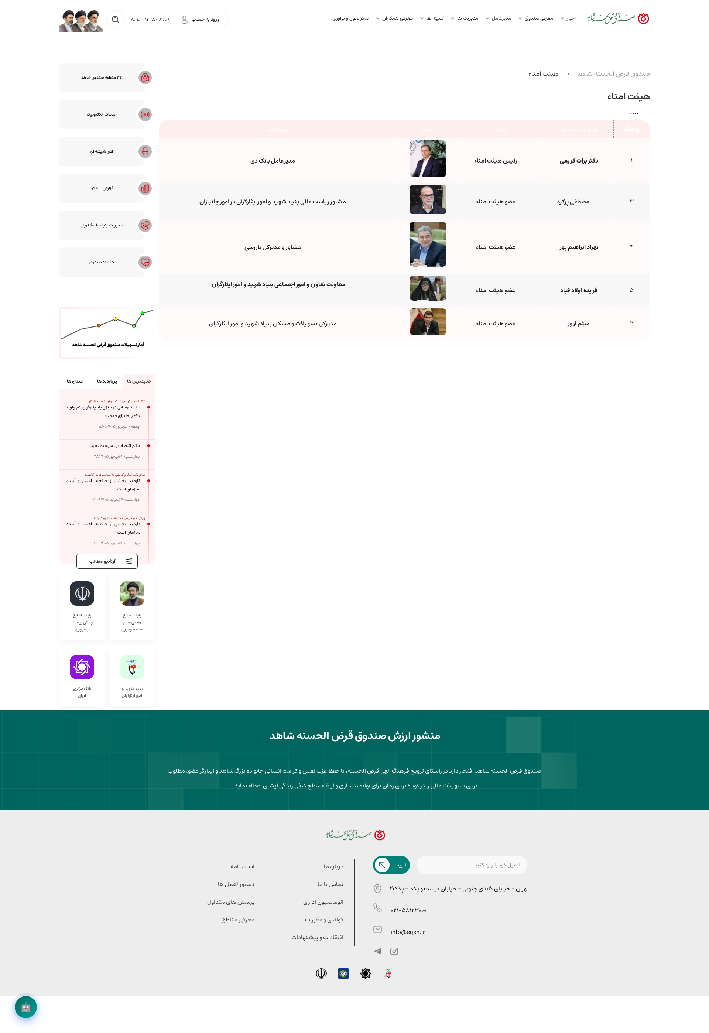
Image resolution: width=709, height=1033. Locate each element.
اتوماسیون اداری (323, 902)
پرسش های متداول (230, 902)
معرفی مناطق (237, 919)
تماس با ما (330, 884)
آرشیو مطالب (102, 561)
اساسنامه (242, 866)
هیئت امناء (543, 74)
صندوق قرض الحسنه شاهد (613, 74)
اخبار (571, 18)
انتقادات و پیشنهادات (317, 937)
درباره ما (333, 866)
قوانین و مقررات (324, 919)
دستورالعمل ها (236, 884)
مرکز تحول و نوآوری (350, 18)
